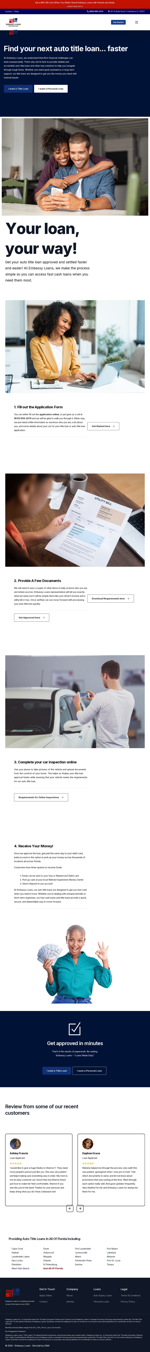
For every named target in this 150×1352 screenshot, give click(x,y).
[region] (38, 1329)
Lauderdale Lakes (21, 1256)
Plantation (16, 1264)
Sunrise (78, 1264)
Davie (46, 1248)
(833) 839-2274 (96, 11)
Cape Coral (17, 1248)
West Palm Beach (20, 1268)
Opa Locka (17, 1260)
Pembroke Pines (83, 1260)
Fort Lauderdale (83, 1248)
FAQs (16, 11)
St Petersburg (50, 1264)
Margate (47, 1256)
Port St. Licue (113, 1260)
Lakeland (111, 1252)
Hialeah (15, 1252)
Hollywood (48, 1252)
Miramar (111, 1256)
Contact (8, 11)
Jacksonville (81, 1252)
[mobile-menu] (137, 22)
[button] (69, 1208)
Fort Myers (112, 1248)
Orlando (47, 1260)
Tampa (110, 1264)
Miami (78, 1256)
